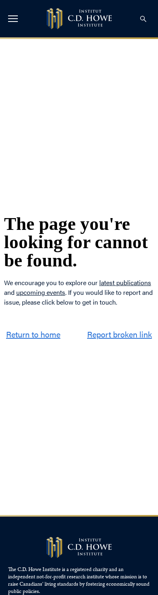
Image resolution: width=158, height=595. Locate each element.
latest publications (125, 282)
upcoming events (40, 292)
